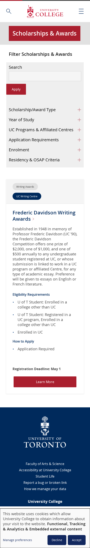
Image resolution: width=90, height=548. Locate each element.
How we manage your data (45, 489)
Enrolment (19, 150)
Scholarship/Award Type (32, 109)
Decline (57, 540)
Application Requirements (34, 140)
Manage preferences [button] (17, 540)
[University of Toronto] (45, 432)
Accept (76, 540)
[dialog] (45, 528)
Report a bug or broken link (45, 482)
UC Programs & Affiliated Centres (41, 130)
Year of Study (21, 119)
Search (15, 67)
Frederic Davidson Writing (44, 215)
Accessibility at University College (45, 470)
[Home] (45, 11)
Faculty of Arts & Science (45, 463)
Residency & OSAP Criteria (34, 160)
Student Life (45, 476)
